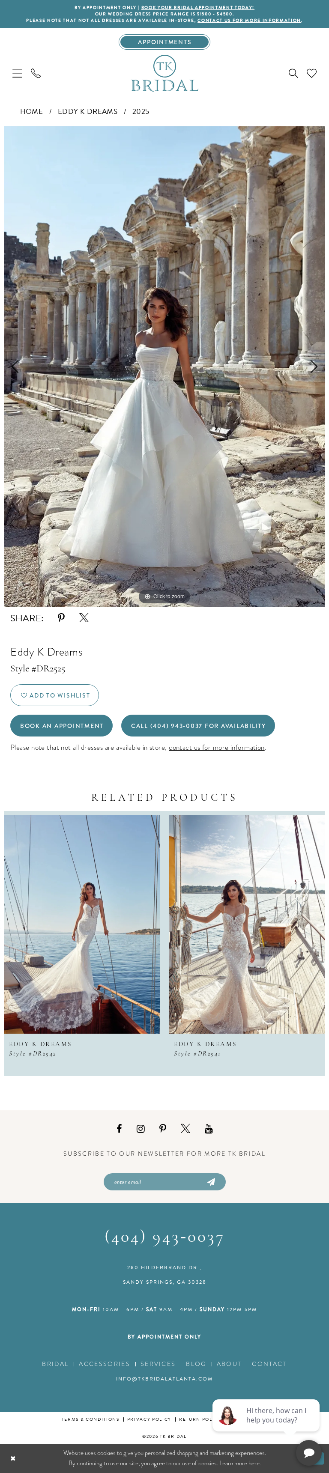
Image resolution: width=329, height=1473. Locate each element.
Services (158, 1364)
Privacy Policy (149, 1419)
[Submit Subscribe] (210, 1181)
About (229, 1364)
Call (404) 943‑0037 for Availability (198, 726)
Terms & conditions (91, 1419)
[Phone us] (36, 73)
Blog (196, 1364)
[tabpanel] (164, 366)
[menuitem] (17, 73)
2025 (141, 111)
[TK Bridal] (164, 72)
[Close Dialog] (13, 1458)
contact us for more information (249, 20)
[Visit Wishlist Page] (311, 73)
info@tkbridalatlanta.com (164, 1379)
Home (31, 111)
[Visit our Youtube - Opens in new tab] (208, 1129)
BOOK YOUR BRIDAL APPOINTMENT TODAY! (197, 7)
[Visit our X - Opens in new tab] (185, 1129)
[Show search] (293, 73)
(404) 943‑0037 (165, 1237)
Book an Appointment (62, 726)
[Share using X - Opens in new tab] (84, 618)
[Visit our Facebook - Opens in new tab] (119, 1129)
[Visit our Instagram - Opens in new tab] (140, 1129)
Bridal (55, 1364)
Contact (269, 1364)
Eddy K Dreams (88, 111)
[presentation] (82, 924)
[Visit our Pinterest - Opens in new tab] (163, 1129)
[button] (17, 73)
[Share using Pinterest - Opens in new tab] (61, 618)
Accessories (104, 1364)
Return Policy (200, 1419)
